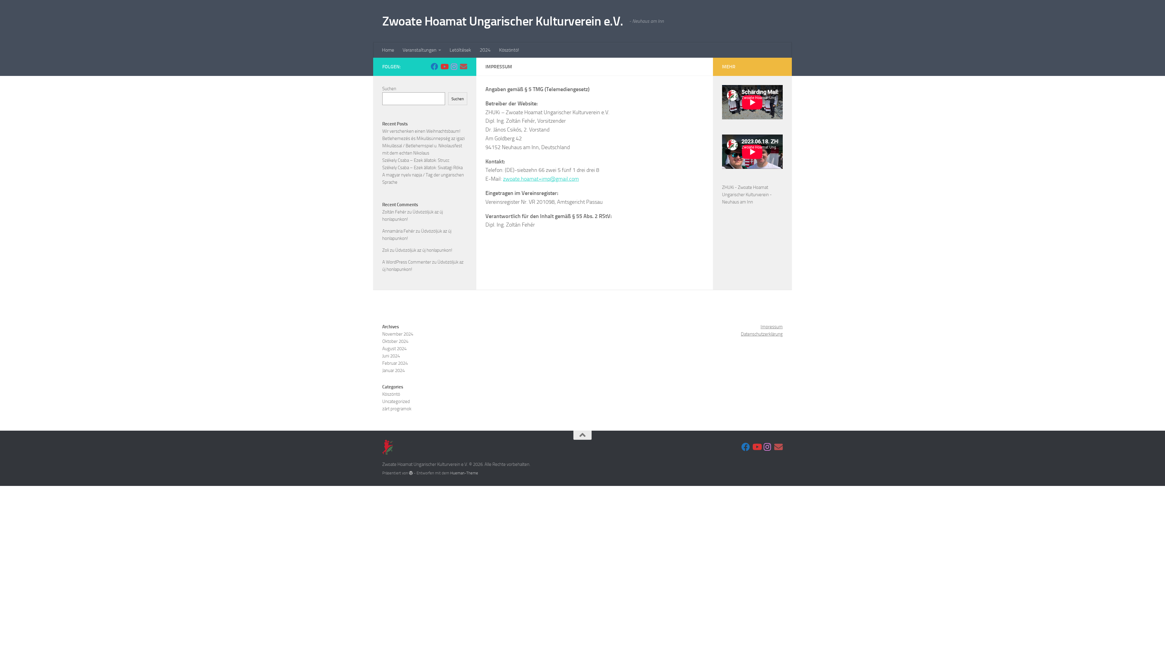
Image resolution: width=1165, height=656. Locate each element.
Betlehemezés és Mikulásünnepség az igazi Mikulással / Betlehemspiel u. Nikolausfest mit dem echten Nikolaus (423, 146)
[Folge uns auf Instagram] (454, 66)
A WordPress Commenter (406, 262)
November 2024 (397, 334)
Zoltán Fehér (394, 212)
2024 (485, 50)
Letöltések (460, 50)
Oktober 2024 (395, 341)
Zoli (385, 250)
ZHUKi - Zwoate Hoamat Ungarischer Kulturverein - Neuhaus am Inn (747, 195)
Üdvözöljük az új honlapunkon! (423, 250)
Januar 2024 (393, 370)
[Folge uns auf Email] (463, 66)
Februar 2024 (395, 363)
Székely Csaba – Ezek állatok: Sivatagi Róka (422, 167)
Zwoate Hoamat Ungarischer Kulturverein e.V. (502, 21)
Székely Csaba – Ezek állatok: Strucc (415, 160)
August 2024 (394, 348)
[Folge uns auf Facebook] (434, 66)
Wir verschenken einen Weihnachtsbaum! (421, 131)
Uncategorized (396, 401)
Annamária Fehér (398, 231)
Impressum (772, 327)
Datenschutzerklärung (762, 334)
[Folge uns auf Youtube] (444, 66)
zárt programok (396, 409)
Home (388, 50)
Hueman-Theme (464, 473)
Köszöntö (391, 394)
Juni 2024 (391, 356)
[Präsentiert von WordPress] (411, 473)
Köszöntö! (509, 50)
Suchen (389, 88)
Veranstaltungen (420, 50)
